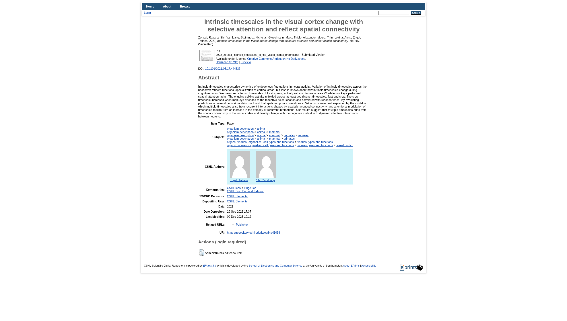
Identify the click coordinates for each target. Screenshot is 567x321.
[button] (201, 252)
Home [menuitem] (150, 6)
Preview (246, 62)
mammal (274, 132)
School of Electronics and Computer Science (275, 265)
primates (289, 135)
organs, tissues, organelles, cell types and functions (260, 142)
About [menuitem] (167, 6)
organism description (240, 128)
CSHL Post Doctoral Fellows (245, 191)
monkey (303, 135)
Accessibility (368, 265)
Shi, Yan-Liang (265, 180)
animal (261, 128)
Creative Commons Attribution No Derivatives (276, 58)
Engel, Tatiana (239, 180)
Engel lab (250, 188)
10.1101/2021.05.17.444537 (222, 68)
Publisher (242, 224)
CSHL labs (234, 188)
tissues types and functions (315, 142)
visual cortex (344, 145)
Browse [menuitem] (185, 6)
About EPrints (351, 265)
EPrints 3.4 (209, 265)
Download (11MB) (227, 62)
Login (147, 12)
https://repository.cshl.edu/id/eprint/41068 (253, 232)
